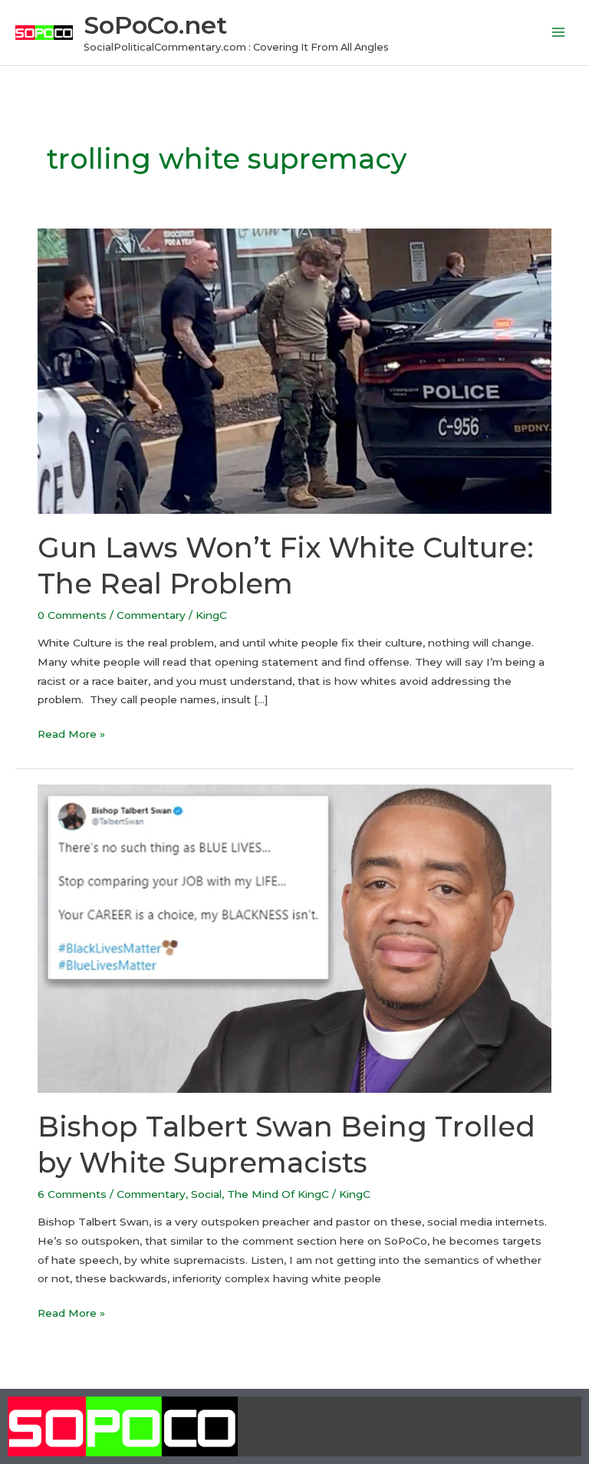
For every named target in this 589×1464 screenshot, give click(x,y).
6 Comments (72, 1194)
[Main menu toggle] (558, 32)
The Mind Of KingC (278, 1194)
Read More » (71, 732)
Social (206, 1194)
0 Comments (72, 615)
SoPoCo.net (155, 25)
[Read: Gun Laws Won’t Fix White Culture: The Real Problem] (294, 370)
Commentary (151, 615)
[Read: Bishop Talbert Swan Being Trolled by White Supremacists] (294, 938)
